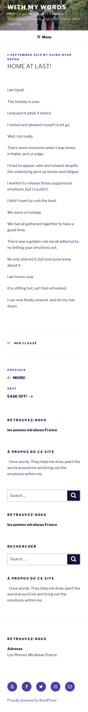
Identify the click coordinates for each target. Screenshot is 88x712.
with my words (36, 7)
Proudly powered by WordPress (31, 700)
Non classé (25, 343)
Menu (46, 37)
